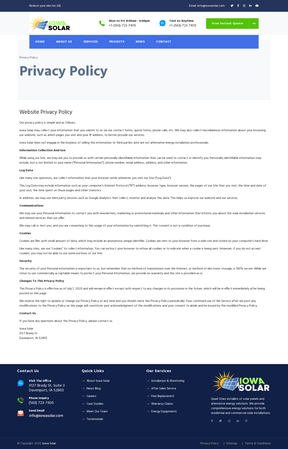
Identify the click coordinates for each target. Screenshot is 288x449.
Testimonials (95, 419)
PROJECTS (117, 41)
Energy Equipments (164, 411)
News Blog (94, 388)
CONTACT (163, 41)
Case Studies (95, 404)
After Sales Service (163, 388)
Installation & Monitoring (167, 381)
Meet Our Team (97, 411)
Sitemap (231, 443)
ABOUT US (64, 41)
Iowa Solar (49, 443)
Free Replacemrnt (162, 396)
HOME (40, 41)
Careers (91, 396)
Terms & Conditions (258, 443)
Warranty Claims (162, 404)
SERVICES (90, 41)
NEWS (140, 41)
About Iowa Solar (98, 381)
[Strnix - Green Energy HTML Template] (241, 381)
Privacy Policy (209, 443)
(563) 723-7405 (41, 403)
